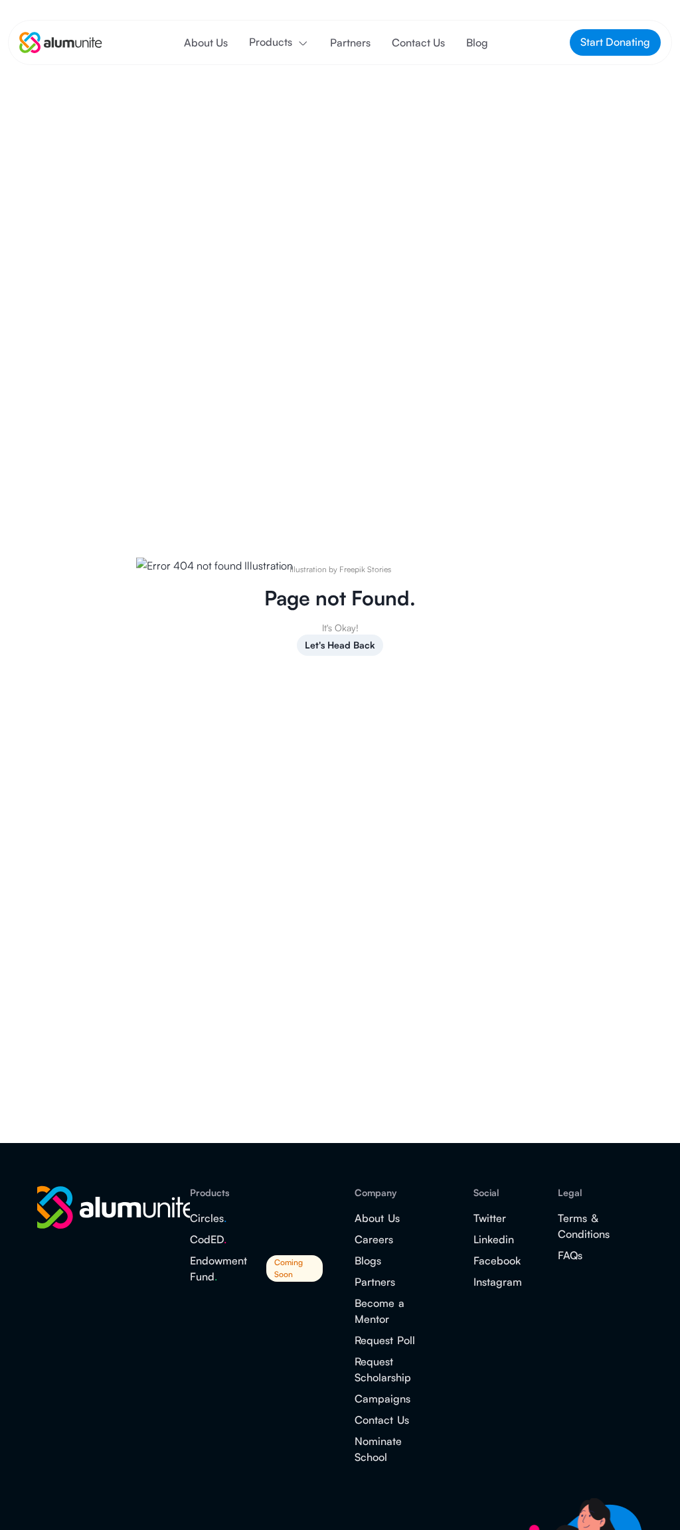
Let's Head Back (340, 644)
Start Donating (615, 41)
